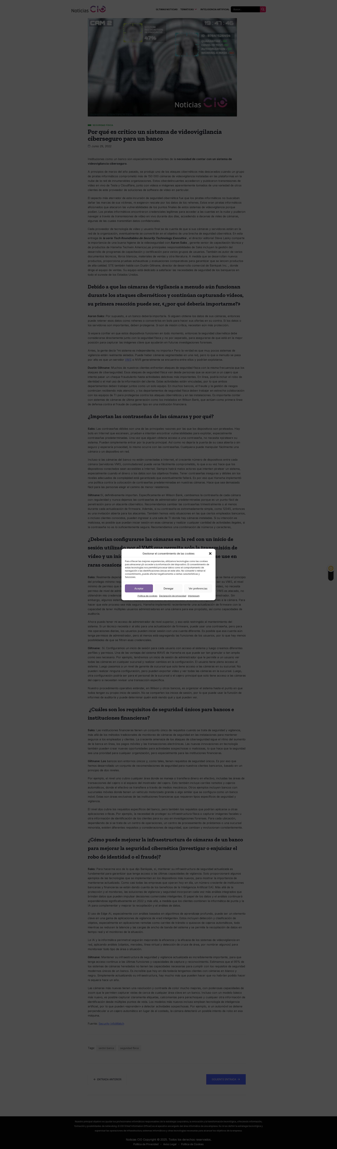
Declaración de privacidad (172, 596)
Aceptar (138, 588)
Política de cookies (147, 596)
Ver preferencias (198, 588)
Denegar (168, 588)
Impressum (194, 596)
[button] (210, 553)
